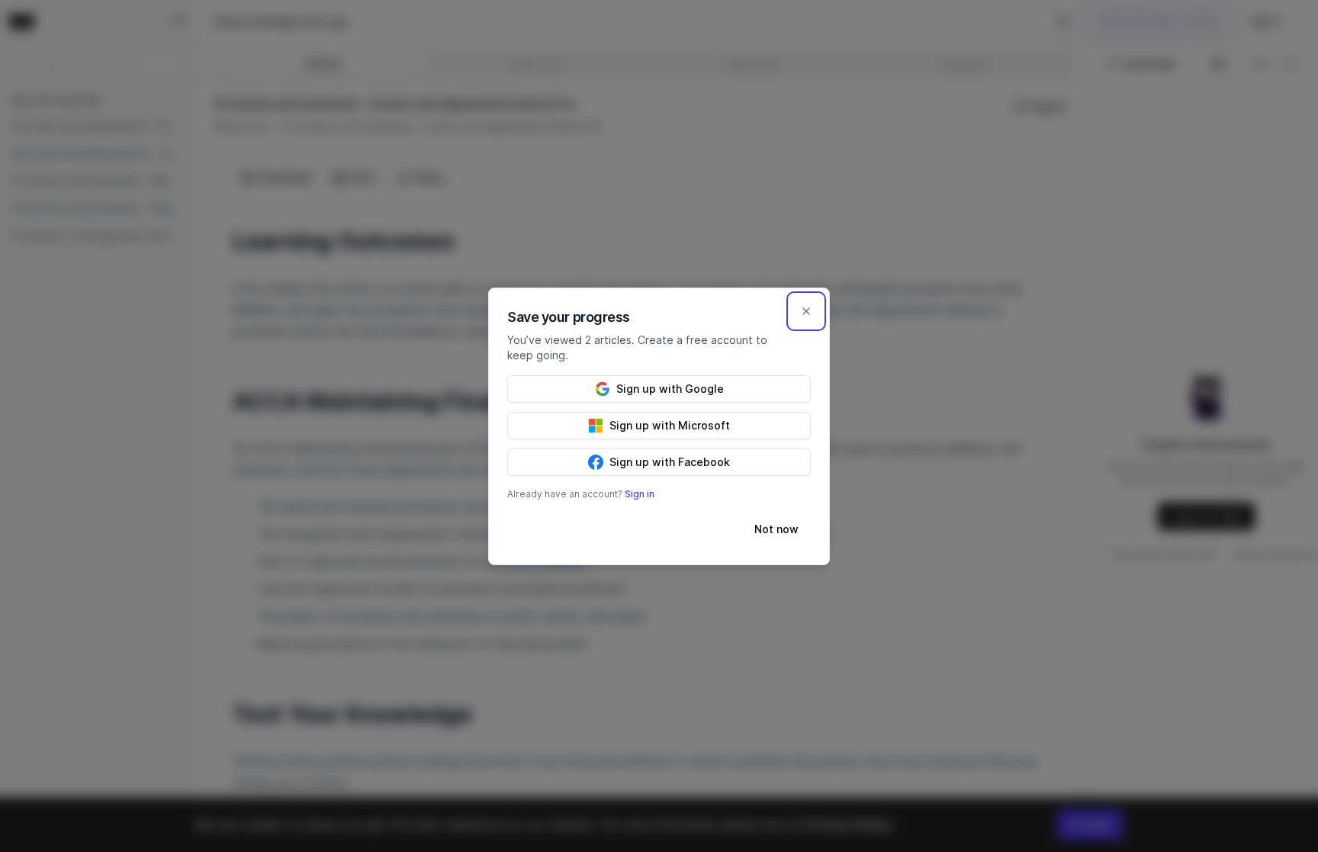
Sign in (639, 494)
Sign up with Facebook (669, 461)
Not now (776, 528)
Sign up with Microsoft (669, 425)
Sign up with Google (670, 388)
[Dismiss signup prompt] (806, 311)
